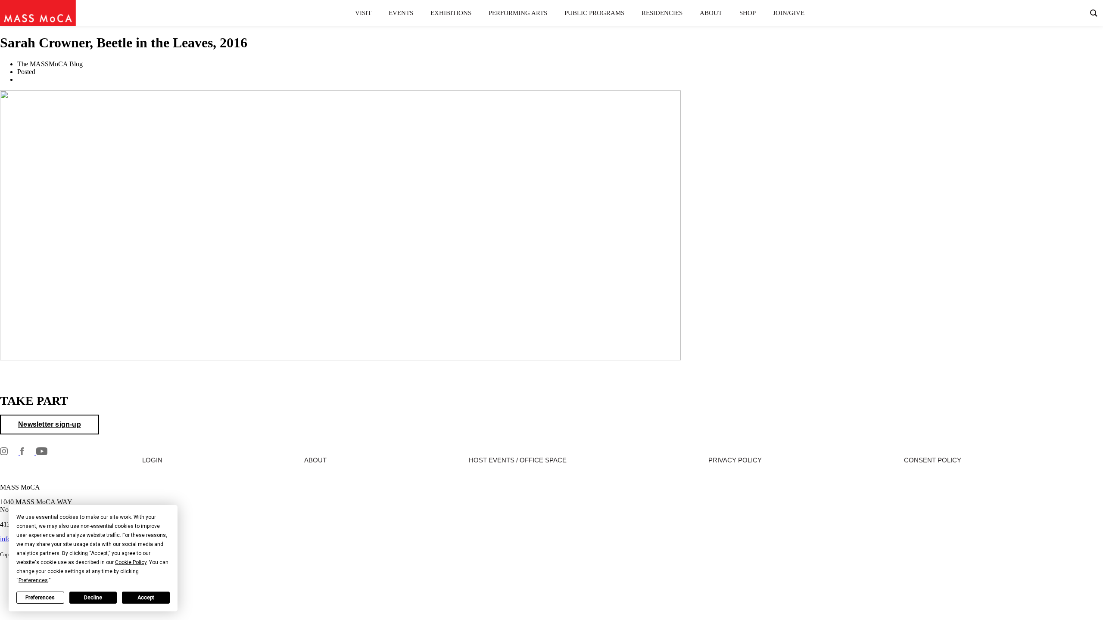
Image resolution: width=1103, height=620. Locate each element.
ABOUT (315, 460)
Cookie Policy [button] (130, 562)
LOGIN (152, 460)
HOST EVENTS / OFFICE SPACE (518, 460)
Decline (93, 598)
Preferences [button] (33, 580)
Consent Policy (932, 460)
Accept (145, 598)
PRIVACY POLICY (735, 460)
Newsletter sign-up (49, 424)
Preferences (40, 598)
